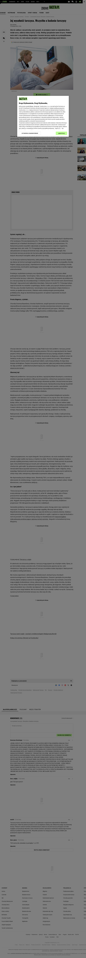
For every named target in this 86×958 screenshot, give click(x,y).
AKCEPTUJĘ (61, 133)
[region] (43, 116)
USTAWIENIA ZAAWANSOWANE (30, 133)
